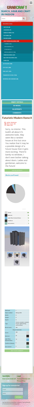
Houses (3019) (7, 38)
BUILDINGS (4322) (7, 24)
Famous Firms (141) (9, 32)
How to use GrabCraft (9, 379)
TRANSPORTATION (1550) (10, 75)
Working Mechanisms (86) (10, 79)
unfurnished (19, 325)
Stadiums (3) (7, 49)
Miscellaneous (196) (9, 52)
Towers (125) (7, 44)
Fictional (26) (7, 35)
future (17, 322)
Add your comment (17, 350)
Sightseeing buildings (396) (11, 41)
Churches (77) (7, 30)
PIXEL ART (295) (7, 71)
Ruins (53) (6, 60)
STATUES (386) (7, 67)
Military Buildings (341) (10, 57)
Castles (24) (7, 27)
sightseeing (23, 323)
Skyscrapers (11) (8, 46)
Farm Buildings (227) (9, 55)
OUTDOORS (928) (7, 63)
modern (22, 322)
